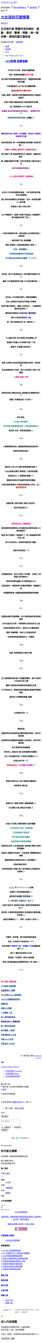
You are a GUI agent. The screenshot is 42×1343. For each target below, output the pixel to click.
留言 (20, 1102)
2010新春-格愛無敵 (16, 61)
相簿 (7, 46)
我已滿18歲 (5, 1338)
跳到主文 (4, 23)
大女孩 (3, 1089)
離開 (12, 1338)
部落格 (8, 49)
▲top (3, 1112)
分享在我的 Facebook (13, 1071)
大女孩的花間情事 (15, 17)
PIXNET (10, 1310)
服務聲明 (24, 1312)
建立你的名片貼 (5, 1209)
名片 (7, 52)
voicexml (38, 1058)
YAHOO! (15, 1067)
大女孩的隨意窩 (21, 1212)
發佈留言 (5, 1130)
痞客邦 (15, 1102)
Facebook (4, 1067)
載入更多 (5, 1116)
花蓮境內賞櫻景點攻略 (12, 1269)
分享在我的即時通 (12, 1076)
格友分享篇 (19, 1108)
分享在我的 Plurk (12, 1074)
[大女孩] (2, 1208)
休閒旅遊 (19, 42)
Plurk (10, 1067)
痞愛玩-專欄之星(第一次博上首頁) (21, 1226)
